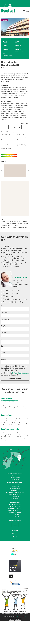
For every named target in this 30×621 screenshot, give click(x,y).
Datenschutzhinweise (20, 373)
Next (28, 170)
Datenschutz (15, 534)
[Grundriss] (15, 170)
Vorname (4, 313)
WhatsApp (15, 127)
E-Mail (10, 127)
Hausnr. (4, 333)
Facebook (20, 127)
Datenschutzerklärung (21, 616)
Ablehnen (11, 619)
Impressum (15, 530)
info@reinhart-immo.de (15, 520)
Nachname (5, 319)
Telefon (3, 359)
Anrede (3, 306)
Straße (3, 326)
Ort (2, 346)
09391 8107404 (15, 514)
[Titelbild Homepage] (15, 27)
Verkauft (5, 20)
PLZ (2, 339)
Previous (1, 170)
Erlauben (18, 619)
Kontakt (15, 525)
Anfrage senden (15, 379)
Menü (26, 11)
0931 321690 (15, 496)
